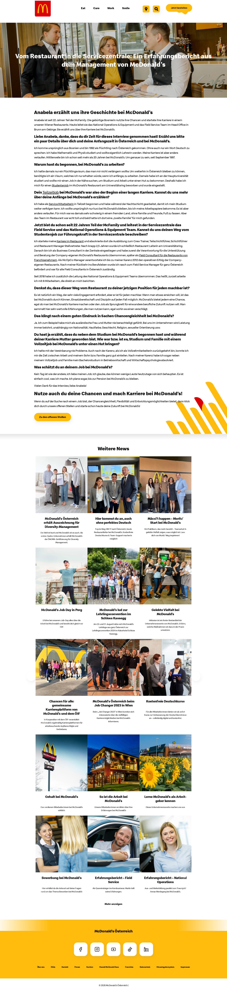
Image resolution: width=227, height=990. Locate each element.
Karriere (89, 967)
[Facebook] (81, 949)
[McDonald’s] (43, 9)
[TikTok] (130, 949)
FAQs (53, 967)
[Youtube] (113, 949)
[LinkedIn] (146, 949)
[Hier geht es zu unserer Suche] (156, 9)
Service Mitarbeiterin (61, 204)
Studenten (60, 185)
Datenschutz (145, 967)
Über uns (40, 967)
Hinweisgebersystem (165, 967)
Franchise (129, 967)
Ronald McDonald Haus (109, 967)
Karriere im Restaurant (70, 241)
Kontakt (65, 967)
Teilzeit (50, 192)
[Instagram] (97, 949)
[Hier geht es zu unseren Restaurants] (146, 9)
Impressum (185, 967)
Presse (77, 967)
